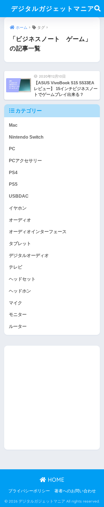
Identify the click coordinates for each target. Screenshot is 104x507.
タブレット (20, 243)
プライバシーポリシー (29, 491)
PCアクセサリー (25, 160)
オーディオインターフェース (38, 231)
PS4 (13, 172)
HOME (55, 479)
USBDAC (19, 196)
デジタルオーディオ (29, 255)
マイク (15, 302)
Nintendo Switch (26, 137)
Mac (13, 125)
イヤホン (18, 208)
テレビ (15, 267)
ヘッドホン (20, 291)
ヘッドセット (22, 279)
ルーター (18, 326)
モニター (18, 314)
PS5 (13, 184)
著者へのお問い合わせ (75, 491)
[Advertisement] (52, 398)
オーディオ (20, 220)
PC (12, 148)
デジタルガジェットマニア (52, 8)
